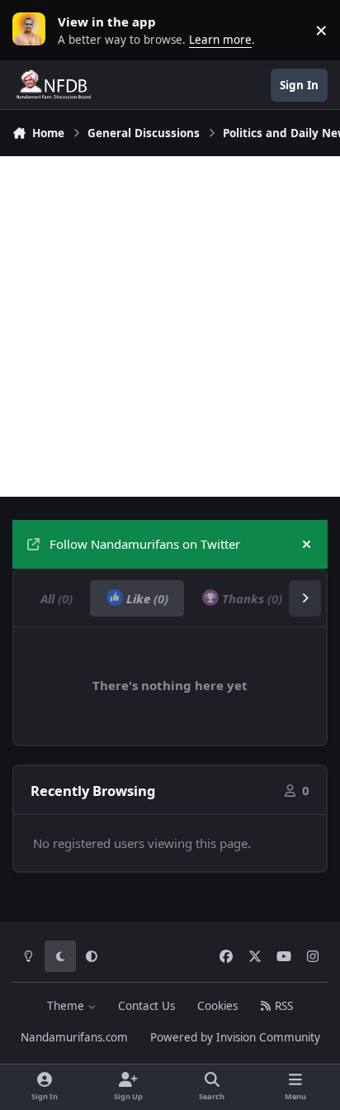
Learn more (33, 29)
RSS (282, 1005)
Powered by (235, 1037)
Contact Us (146, 1005)
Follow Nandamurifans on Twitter (145, 544)
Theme (67, 1005)
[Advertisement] (170, 326)
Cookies (217, 1005)
